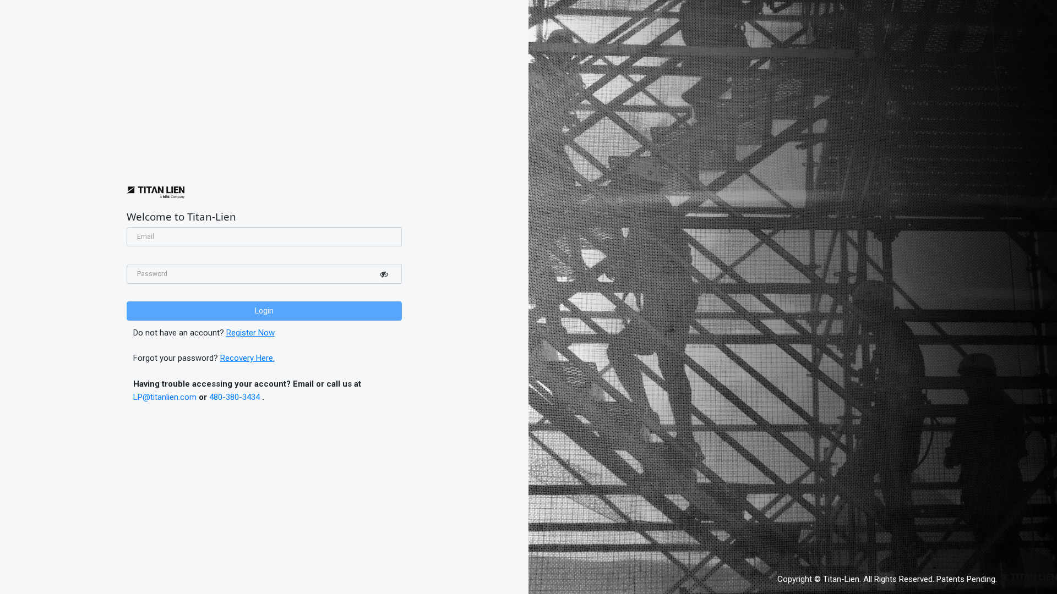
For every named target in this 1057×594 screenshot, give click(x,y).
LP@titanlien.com (165, 397)
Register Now (250, 333)
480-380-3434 (234, 397)
